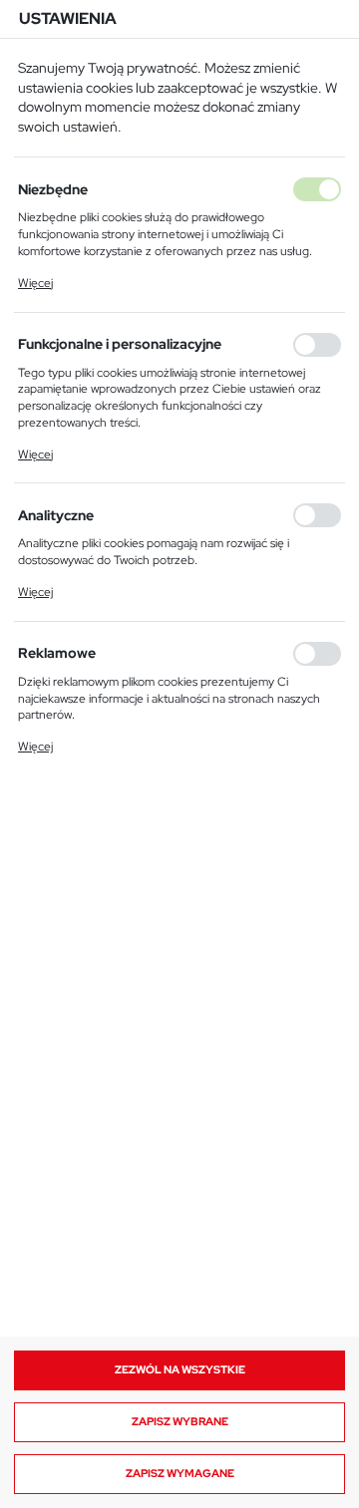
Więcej (35, 283)
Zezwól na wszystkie (180, 1369)
